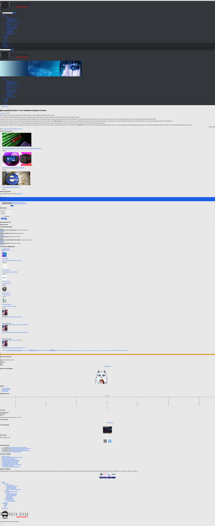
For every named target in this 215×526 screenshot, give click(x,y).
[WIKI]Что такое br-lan (6, 456)
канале (105, 350)
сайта (115, 350)
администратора (86, 350)
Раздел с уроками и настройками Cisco (14, 22)
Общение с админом (10, 33)
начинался (9, 128)
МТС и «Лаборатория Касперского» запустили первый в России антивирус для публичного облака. (21, 148)
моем (107, 350)
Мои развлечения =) (10, 30)
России (16, 128)
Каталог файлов (5, 36)
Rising (41, 350)
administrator (3, 113)
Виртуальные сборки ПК (6, 304)
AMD (4, 350)
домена (98, 350)
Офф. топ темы (9, 29)
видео (94, 350)
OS (4, 40)
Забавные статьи (5, 390)
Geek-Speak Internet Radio (7, 283)
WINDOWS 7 (58, 350)
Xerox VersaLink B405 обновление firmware (10, 462)
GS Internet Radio (5, 41)
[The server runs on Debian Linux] (105, 478)
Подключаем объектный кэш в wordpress (9, 459)
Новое (68, 350)
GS (23, 350)
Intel (29, 350)
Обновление (73, 350)
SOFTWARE (6, 17)
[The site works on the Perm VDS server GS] (101, 478)
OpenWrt (38, 350)
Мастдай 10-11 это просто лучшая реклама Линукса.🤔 (12, 340)
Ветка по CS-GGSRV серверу (12, 27)
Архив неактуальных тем (11, 34)
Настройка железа (10, 18)
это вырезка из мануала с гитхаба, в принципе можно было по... (13, 347)
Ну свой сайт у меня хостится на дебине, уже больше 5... (12, 316)
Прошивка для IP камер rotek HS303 (14, 451)
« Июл (107, 407)
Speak (43, 350)
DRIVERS (6, 37)
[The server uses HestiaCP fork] (109, 478)
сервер (118, 350)
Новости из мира (5, 106)
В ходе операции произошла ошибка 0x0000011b (11, 466)
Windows (52, 350)
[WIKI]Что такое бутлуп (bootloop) (8, 458)
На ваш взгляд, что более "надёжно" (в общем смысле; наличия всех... (15, 324)
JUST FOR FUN (7, 25)
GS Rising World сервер (6, 294)
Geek (8, 350)
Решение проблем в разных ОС (12, 19)
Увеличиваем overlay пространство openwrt (10, 463)
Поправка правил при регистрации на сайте (10, 271)
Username (3, 210)
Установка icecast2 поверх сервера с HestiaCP (10, 460)
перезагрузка (110, 350)
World (60, 350)
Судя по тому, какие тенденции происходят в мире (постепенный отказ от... (16, 332)
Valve (47, 350)
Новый (70, 350)
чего (21, 128)
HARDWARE (6, 23)
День (4, 128)
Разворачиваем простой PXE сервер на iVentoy (10, 461)
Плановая (77, 350)
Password (3, 213)
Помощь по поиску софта (11, 21)
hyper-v (27, 350)
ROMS (5, 38)
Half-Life (25, 350)
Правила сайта (5, 44)
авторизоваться (19, 193)
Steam (45, 350)
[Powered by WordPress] (114, 478)
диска (96, 350)
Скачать (2, 231)
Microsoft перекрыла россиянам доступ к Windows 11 (12, 260)
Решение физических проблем (12, 24)
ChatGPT (6, 350)
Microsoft (34, 350)
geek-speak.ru (19, 350)
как (102, 350)
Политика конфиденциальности (8, 45)
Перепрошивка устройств (11, 20)
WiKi (5, 35)
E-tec (3, 447)
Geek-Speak (13, 350)
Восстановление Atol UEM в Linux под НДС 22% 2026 (11, 464)
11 (2, 350)
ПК (75, 350)
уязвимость (127, 350)
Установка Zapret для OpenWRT (8, 465)
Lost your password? (4, 219)
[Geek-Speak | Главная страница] (14, 9)
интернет (6, 128)
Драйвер (64, 350)
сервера (121, 350)
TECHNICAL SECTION (8, 31)
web (48, 350)
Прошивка (80, 350)
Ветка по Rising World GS (11, 28)
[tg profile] (110, 443)
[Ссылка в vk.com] (105, 443)
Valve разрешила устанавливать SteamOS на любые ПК (13, 167)
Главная (3, 14)
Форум (3, 16)
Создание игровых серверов (12, 26)
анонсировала (91, 350)
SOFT (5, 39)
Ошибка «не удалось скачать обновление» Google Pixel (12, 457)
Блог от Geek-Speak (6, 269)
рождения (13, 128)
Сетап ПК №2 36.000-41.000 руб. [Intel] (9, 306)
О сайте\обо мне (5, 46)
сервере (124, 350)
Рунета (19, 128)
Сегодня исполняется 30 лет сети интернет (11, 187)
